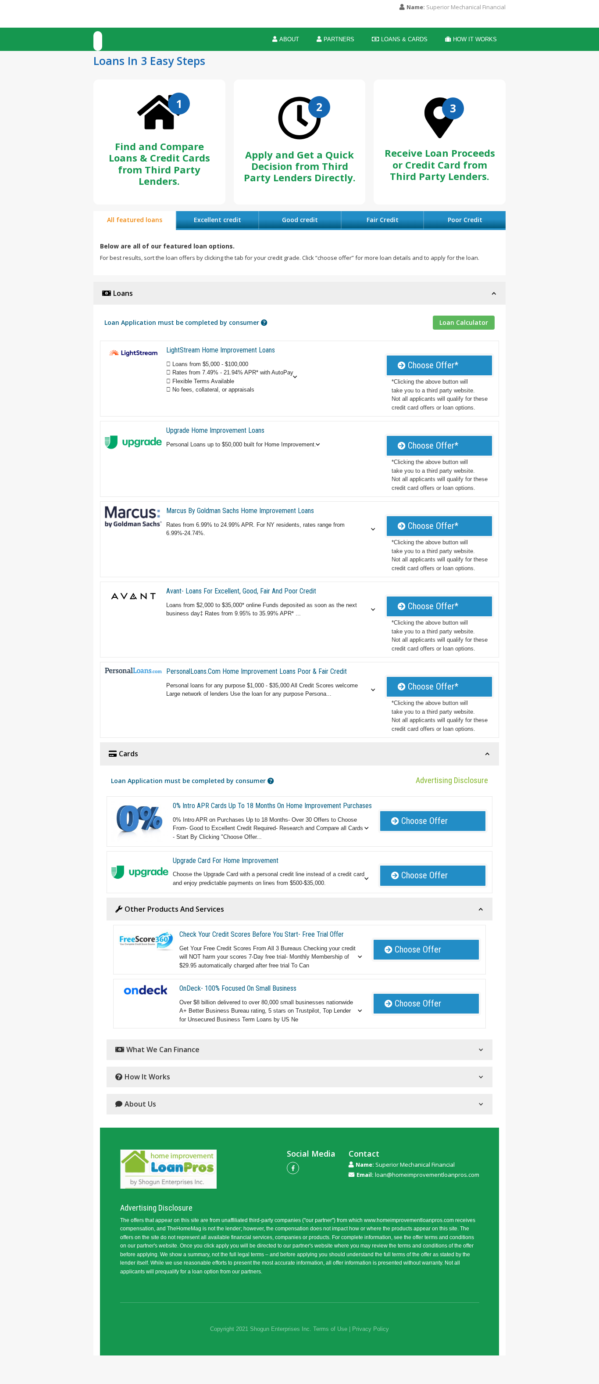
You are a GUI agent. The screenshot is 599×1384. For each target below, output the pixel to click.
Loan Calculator (463, 322)
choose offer (419, 821)
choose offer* (428, 365)
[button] (236, 377)
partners (335, 39)
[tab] (134, 220)
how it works (471, 39)
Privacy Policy (370, 1329)
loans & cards (400, 39)
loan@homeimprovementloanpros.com (427, 1175)
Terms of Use (330, 1329)
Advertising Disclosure (452, 780)
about (285, 39)
